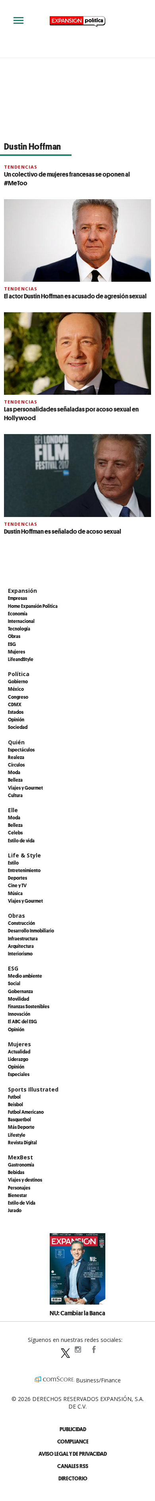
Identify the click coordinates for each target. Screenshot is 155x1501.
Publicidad (73, 1429)
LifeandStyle (20, 659)
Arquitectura (21, 945)
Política (18, 674)
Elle (13, 810)
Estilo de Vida (21, 1202)
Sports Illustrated (33, 1089)
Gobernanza (20, 991)
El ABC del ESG (22, 1021)
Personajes (19, 1187)
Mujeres (16, 651)
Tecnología (19, 628)
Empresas (17, 598)
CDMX (14, 704)
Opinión (16, 719)
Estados (15, 711)
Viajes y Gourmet (25, 787)
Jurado (14, 1210)
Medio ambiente (25, 975)
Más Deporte (21, 1126)
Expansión (22, 590)
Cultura (15, 795)
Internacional (21, 621)
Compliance (73, 1441)
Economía (17, 613)
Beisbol (15, 1104)
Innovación (19, 1013)
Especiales (18, 1074)
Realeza (16, 757)
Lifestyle (16, 1134)
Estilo (13, 862)
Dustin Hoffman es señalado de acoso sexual (62, 531)
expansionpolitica (77, 1349)
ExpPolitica (62, 1349)
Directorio (72, 1478)
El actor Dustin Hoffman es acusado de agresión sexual (75, 296)
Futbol (14, 1096)
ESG (12, 644)
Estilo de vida (21, 840)
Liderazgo (18, 1059)
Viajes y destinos (25, 1179)
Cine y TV (17, 885)
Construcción (21, 922)
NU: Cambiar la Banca (77, 1313)
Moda (14, 772)
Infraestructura (23, 938)
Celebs (15, 832)
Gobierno (18, 681)
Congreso (18, 696)
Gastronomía (21, 1164)
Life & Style (24, 855)
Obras (14, 636)
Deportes (17, 877)
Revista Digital (22, 1142)
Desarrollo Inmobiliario (31, 930)
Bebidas (16, 1172)
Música (15, 893)
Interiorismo (20, 953)
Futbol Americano (26, 1111)
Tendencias (20, 167)
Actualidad (19, 1051)
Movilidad (18, 998)
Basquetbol (19, 1119)
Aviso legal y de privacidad (73, 1453)
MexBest (20, 1157)
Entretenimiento (24, 870)
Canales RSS (72, 1466)
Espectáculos (21, 749)
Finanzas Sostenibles (28, 1006)
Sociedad (17, 726)
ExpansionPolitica (93, 1349)
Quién (16, 742)
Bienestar (17, 1195)
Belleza (15, 779)
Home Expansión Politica (33, 605)
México (16, 688)
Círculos (16, 764)
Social (14, 983)
